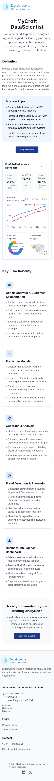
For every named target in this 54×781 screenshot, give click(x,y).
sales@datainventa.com (18, 749)
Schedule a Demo (27, 636)
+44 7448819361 (14, 744)
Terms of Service (10, 729)
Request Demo (27, 149)
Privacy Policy (9, 725)
